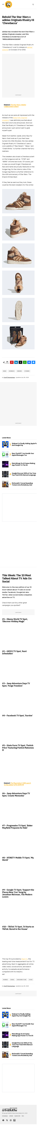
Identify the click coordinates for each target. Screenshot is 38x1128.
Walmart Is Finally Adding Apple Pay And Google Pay (25, 444)
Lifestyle (11, 1115)
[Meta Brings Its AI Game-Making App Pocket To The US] (5, 464)
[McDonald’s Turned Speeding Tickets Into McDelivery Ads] (5, 484)
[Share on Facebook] (29, 362)
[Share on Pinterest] (12, 362)
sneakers (19, 371)
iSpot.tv (24, 959)
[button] (3, 4)
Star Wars (26, 371)
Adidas (4, 371)
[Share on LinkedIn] (16, 362)
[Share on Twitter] (20, 362)
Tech (23, 1115)
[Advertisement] (19, 75)
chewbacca (11, 371)
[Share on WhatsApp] (25, 362)
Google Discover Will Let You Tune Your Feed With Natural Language (24, 474)
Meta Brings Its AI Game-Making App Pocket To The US (23, 464)
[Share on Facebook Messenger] (33, 362)
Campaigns (5, 1115)
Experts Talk (17, 1115)
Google (12, 979)
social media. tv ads (21, 979)
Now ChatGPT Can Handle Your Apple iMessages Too (23, 454)
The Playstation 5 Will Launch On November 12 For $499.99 (17, 784)
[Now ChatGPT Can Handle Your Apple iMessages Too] (5, 454)
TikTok (30, 979)
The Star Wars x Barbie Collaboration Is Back (15, 106)
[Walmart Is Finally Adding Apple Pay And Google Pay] (5, 444)
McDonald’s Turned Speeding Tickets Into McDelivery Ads (22, 484)
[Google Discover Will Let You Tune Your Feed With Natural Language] (5, 474)
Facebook (5, 979)
